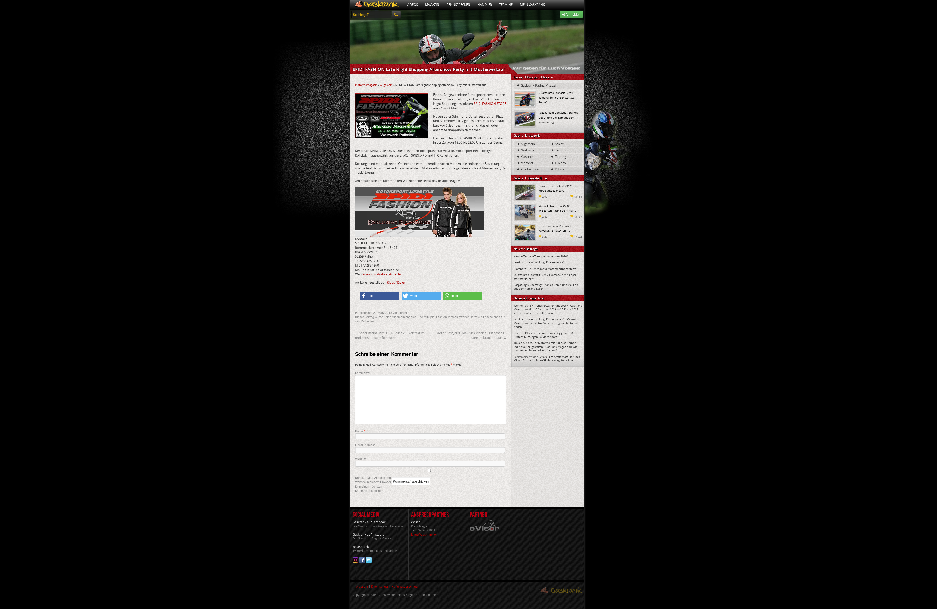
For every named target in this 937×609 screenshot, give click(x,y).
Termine (506, 4)
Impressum (360, 586)
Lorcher (403, 312)
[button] (379, 296)
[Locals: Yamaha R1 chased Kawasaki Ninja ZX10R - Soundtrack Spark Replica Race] (525, 232)
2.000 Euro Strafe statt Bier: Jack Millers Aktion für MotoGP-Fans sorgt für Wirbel (547, 358)
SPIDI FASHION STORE (490, 103)
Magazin (432, 4)
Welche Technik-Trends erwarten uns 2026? (541, 256)
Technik (560, 150)
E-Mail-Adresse (366, 445)
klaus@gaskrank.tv (424, 534)
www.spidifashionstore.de (382, 274)
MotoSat (526, 163)
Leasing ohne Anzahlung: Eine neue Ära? (539, 262)
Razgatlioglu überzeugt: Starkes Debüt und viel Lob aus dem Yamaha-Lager (558, 117)
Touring (560, 156)
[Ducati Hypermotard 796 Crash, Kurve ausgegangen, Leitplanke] (525, 192)
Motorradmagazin (366, 85)
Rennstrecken (458, 4)
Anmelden (573, 14)
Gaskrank (527, 150)
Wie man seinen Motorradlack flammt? (545, 348)
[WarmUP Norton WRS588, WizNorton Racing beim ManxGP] (525, 212)
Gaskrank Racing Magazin (539, 85)
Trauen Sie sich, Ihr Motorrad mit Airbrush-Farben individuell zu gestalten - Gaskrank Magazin (545, 344)
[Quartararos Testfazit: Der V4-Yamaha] (525, 99)
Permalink (367, 321)
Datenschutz (379, 586)
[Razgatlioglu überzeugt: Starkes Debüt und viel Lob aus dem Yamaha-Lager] (525, 118)
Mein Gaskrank (532, 4)
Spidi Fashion (437, 317)
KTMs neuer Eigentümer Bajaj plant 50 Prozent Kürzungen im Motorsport (543, 335)
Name (360, 431)
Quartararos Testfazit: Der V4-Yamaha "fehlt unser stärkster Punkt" (557, 97)
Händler (485, 4)
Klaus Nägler (396, 282)
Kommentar (362, 373)
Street (559, 144)
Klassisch (527, 156)
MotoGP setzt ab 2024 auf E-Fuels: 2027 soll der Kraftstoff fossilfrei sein (546, 311)
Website (360, 458)
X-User (559, 169)
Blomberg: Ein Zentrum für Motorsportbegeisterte (545, 268)
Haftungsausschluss (405, 586)
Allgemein (386, 85)
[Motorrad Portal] (376, 5)
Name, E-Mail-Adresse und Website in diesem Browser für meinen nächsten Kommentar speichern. (373, 484)
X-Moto (560, 163)
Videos (412, 4)
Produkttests (530, 169)
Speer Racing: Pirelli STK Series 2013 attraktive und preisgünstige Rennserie (390, 335)
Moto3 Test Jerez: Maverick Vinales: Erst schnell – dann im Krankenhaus (471, 335)
